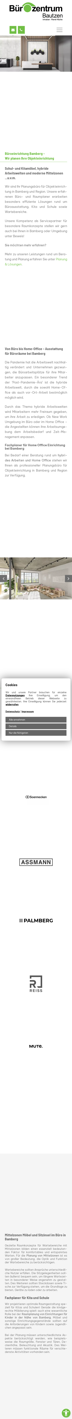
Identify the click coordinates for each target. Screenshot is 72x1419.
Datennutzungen (15, 695)
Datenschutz (13, 711)
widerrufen (12, 704)
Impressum (28, 711)
